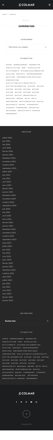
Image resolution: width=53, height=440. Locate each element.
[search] (48, 321)
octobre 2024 (8, 202)
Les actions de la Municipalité (21, 83)
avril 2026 (6, 148)
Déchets (21, 74)
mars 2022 (6, 294)
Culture (11, 74)
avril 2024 (6, 216)
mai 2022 (6, 287)
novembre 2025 (9, 161)
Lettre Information (16, 86)
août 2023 (6, 243)
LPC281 (41, 86)
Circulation (34, 67)
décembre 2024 (9, 195)
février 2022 (7, 297)
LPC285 (36, 89)
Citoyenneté (13, 71)
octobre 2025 (8, 165)
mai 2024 (6, 212)
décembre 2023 (9, 229)
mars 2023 (6, 260)
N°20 (28, 98)
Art (24, 67)
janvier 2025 (7, 192)
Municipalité (30, 95)
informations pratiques (29, 77)
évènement (12, 113)
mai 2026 (6, 144)
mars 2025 (6, 185)
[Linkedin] (36, 402)
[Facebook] (16, 402)
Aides (9, 64)
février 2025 (7, 189)
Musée (20, 98)
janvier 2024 (7, 226)
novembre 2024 (9, 199)
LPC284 (27, 89)
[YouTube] (31, 402)
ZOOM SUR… (35, 107)
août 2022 (6, 277)
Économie (11, 110)
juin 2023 (6, 250)
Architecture (13, 67)
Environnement (35, 74)
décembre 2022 (9, 270)
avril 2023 (6, 256)
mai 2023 (6, 253)
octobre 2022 (8, 273)
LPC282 (10, 89)
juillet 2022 (7, 280)
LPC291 (19, 95)
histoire (11, 77)
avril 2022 (6, 290)
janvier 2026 (7, 155)
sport (23, 104)
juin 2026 (6, 141)
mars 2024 (6, 219)
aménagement (21, 64)
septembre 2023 (9, 239)
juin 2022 (6, 284)
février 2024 (7, 222)
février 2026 (7, 151)
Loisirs (32, 86)
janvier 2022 (7, 300)
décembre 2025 (9, 158)
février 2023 (7, 263)
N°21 (35, 98)
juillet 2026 (7, 138)
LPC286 (10, 92)
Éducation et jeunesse (29, 110)
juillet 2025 (7, 172)
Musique (11, 98)
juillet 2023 (7, 246)
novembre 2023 (9, 233)
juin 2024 (6, 209)
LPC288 (27, 92)
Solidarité (12, 104)
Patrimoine (12, 101)
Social (41, 101)
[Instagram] (26, 402)
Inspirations (13, 80)
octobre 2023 (8, 236)
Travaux (11, 107)
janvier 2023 (7, 267)
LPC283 (19, 89)
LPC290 (10, 95)
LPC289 (36, 92)
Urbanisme (22, 107)
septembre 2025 (9, 168)
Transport (33, 104)
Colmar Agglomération (33, 71)
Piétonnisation (27, 101)
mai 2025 (6, 178)
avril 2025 (6, 182)
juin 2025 (6, 175)
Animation (35, 64)
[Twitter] (21, 402)
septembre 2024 (9, 205)
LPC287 (19, 92)
